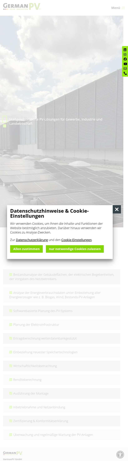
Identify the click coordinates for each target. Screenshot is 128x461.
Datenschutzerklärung (32, 240)
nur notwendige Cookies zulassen (75, 249)
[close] (117, 209)
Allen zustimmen (26, 249)
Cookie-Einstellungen (76, 240)
